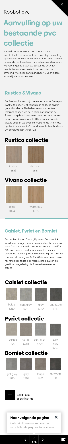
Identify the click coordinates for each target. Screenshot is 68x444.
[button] (25, 395)
